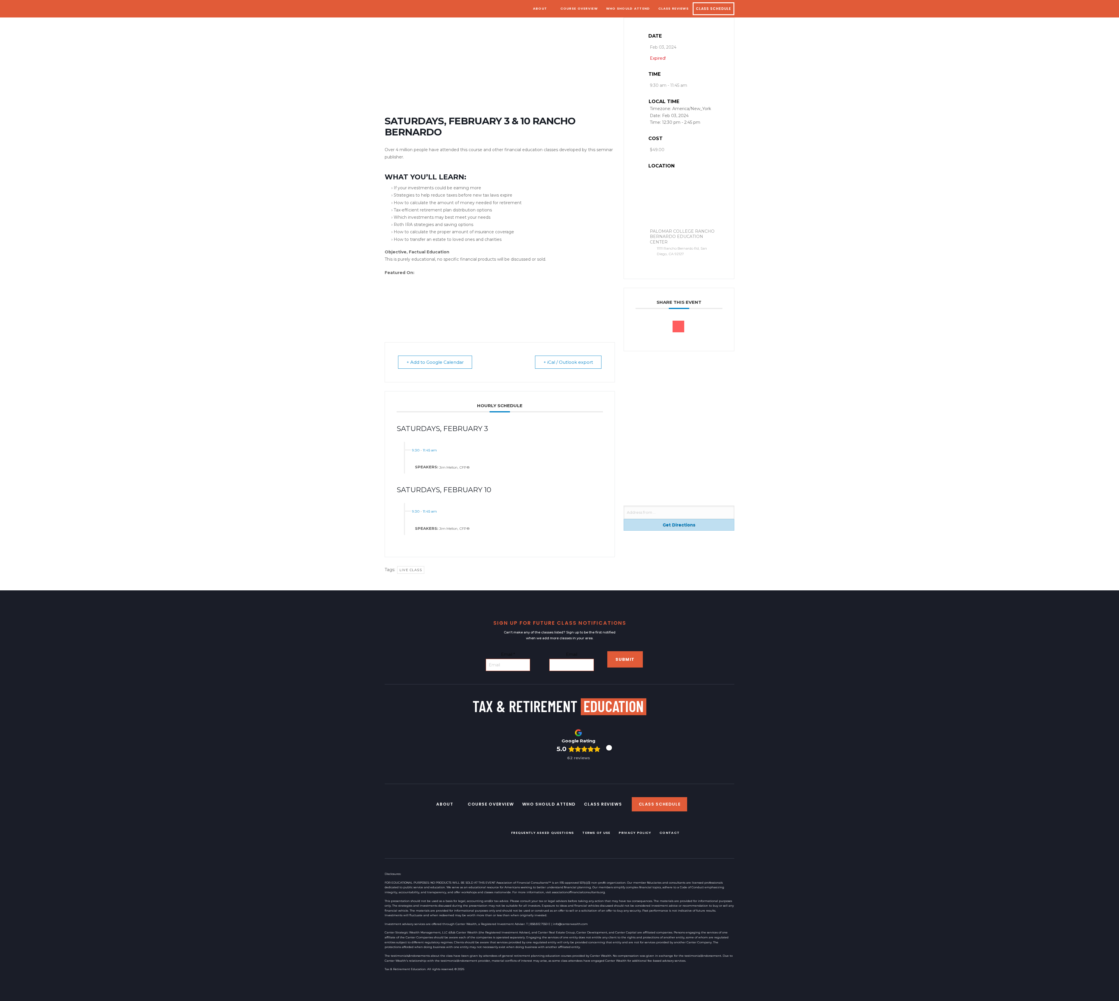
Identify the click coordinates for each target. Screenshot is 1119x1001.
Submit (625, 659)
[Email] (678, 326)
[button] (609, 748)
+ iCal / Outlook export (568, 362)
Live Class (411, 570)
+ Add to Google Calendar (435, 362)
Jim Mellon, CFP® (454, 467)
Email (508, 654)
